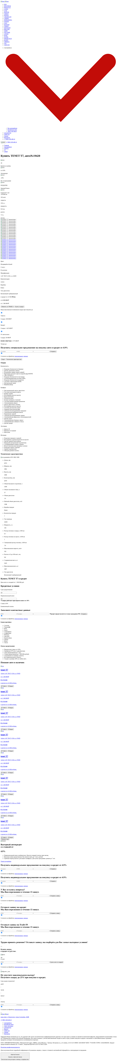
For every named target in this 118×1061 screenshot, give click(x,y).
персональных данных (21, 356)
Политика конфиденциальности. (10, 1047)
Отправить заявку (55, 895)
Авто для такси (12, 131)
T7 (5, 150)
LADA (6, 9)
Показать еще (5, 839)
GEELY (6, 13)
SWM (5, 31)
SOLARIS (7, 32)
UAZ (5, 10)
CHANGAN (7, 17)
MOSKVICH (8, 38)
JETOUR (6, 24)
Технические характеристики (13, 359)
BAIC (6, 35)
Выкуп (6, 1029)
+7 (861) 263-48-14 (9, 139)
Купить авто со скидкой (56, 962)
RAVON (6, 12)
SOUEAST (7, 27)
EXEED (6, 21)
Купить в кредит (19, 306)
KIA (5, 4)
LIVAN (6, 34)
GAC (5, 23)
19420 (6, 151)
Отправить (53, 351)
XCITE (6, 37)
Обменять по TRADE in (7, 306)
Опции (3, 359)
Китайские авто (12, 130)
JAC (5, 43)
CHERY (6, 18)
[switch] (1, 312)
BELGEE (7, 29)
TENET (6, 26)
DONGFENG (8, 20)
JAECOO (7, 45)
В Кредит (10, 686)
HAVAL (6, 15)
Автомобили (8, 147)
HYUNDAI (7, 6)
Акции (6, 136)
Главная (6, 145)
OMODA (7, 41)
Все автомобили (12, 128)
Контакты (7, 137)
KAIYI (6, 40)
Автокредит (7, 133)
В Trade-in (4, 686)
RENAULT (7, 7)
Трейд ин (7, 134)
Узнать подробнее (6, 861)
